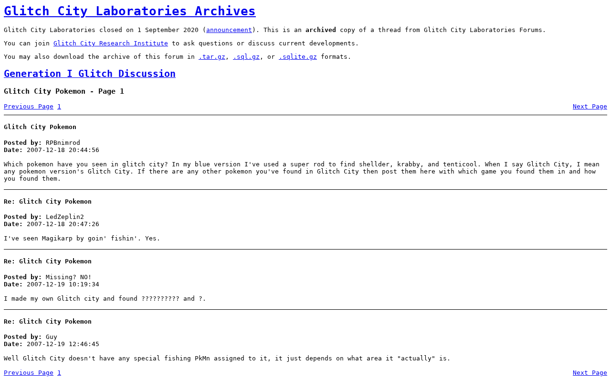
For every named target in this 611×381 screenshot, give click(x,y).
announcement (229, 29)
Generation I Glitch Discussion (90, 73)
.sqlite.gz (298, 56)
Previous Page (28, 106)
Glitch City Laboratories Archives (130, 11)
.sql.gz (246, 56)
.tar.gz (212, 56)
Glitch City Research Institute (110, 43)
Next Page (590, 106)
